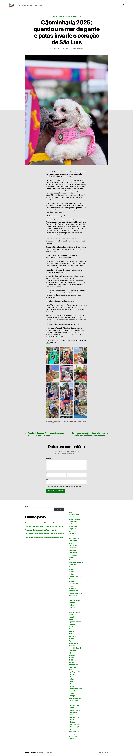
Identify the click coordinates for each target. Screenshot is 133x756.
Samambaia (73, 712)
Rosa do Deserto (74, 710)
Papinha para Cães (75, 672)
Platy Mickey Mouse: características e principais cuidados (44, 533)
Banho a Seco (73, 545)
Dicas (70, 598)
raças (49, 423)
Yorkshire (72, 739)
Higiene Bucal (73, 643)
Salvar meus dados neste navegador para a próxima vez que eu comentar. (65, 486)
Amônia (71, 524)
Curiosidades (73, 583)
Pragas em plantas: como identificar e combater (41, 530)
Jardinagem (73, 650)
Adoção (54, 16)
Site (47, 479)
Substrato (72, 722)
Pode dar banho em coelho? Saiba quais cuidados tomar (44, 537)
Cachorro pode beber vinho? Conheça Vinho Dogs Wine (44, 526)
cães (65, 421)
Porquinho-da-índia (75, 688)
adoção (50, 421)
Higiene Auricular (75, 641)
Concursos (72, 579)
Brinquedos (73, 555)
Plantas (71, 686)
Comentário (49, 458)
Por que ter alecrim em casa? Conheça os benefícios (42, 523)
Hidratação (72, 636)
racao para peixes (75, 698)
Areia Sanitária (74, 538)
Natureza (72, 655)
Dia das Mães (73, 591)
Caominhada (73, 564)
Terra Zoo (56, 48)
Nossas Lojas (95, 5)
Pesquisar (27, 506)
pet (85, 421)
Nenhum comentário (78, 48)
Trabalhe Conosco (106, 5)
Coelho (71, 572)
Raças (71, 703)
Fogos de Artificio (75, 622)
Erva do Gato (73, 607)
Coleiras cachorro (75, 576)
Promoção (72, 696)
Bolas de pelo (73, 552)
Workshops (73, 736)
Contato (115, 5)
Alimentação (73, 521)
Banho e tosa (73, 548)
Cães (60, 16)
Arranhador (73, 541)
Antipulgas (72, 529)
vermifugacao (73, 734)
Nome (48, 472)
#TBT (71, 510)
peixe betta (72, 674)
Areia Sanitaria (74, 536)
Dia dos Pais (73, 595)
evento (82, 421)
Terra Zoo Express (75, 727)
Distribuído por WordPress (44, 752)
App (70, 531)
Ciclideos (72, 569)
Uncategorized (74, 731)
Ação (70, 512)
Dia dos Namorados (75, 593)
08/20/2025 (66, 48)
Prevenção (72, 691)
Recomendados (74, 705)
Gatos (71, 626)
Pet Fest (71, 679)
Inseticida (72, 646)
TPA (70, 729)
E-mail (69, 472)
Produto (71, 693)
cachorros (60, 421)
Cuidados (72, 581)
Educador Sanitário (75, 600)
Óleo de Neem (73, 665)
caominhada (76, 421)
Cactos (71, 557)
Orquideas (72, 667)
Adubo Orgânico (74, 519)
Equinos (71, 605)
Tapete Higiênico (74, 724)
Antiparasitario (74, 526)
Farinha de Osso (74, 612)
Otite (70, 669)
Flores (71, 619)
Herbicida (72, 634)
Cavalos (71, 567)
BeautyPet (72, 550)
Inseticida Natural (75, 648)
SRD (53, 423)
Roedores (72, 708)
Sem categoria (74, 717)
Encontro (72, 603)
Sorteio (71, 719)
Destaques (66, 16)
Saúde (71, 715)
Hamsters (72, 631)
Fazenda (71, 617)
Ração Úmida (73, 700)
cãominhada (70, 421)
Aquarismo (72, 533)
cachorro (55, 421)
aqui (48, 343)
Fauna (71, 614)
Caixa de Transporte (76, 562)
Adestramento (74, 514)
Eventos (74, 16)
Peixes (71, 677)
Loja (70, 653)
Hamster (72, 629)
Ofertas (71, 662)
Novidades (72, 660)
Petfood (71, 681)
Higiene (71, 638)
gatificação (72, 624)
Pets (79, 16)
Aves (70, 543)
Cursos (71, 586)
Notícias (71, 657)
